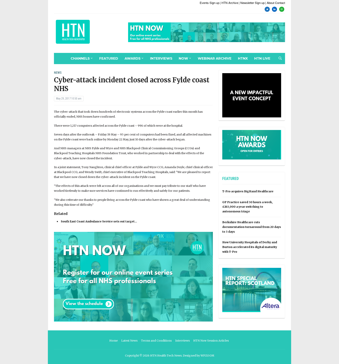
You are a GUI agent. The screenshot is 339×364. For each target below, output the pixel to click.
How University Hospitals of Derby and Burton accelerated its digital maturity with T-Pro (249, 247)
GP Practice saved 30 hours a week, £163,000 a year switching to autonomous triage (247, 206)
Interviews (161, 58)
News (58, 73)
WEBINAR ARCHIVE (214, 58)
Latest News (129, 340)
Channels (80, 58)
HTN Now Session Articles (211, 340)
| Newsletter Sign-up (252, 3)
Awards (132, 58)
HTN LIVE (262, 58)
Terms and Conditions (156, 340)
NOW (183, 58)
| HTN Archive (229, 3)
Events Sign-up (209, 3)
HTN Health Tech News (166, 355)
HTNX (243, 58)
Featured (108, 58)
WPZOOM (207, 355)
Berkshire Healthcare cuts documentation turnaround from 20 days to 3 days (251, 226)
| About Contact (275, 3)
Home (113, 340)
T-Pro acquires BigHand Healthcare (247, 191)
